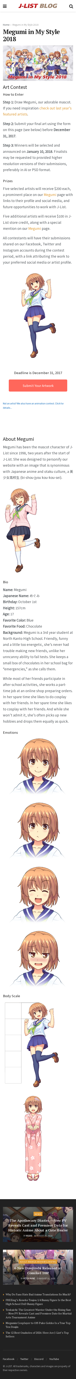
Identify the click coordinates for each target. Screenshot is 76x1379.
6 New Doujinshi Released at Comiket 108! (38, 1270)
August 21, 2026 (44, 1235)
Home (6, 24)
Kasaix (29, 1235)
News (38, 1213)
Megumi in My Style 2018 (25, 24)
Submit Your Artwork (38, 385)
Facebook (8, 1359)
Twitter (24, 1359)
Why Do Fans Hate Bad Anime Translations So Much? (38, 1294)
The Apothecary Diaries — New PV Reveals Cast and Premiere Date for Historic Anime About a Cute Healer (38, 1225)
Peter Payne (29, 1278)
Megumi (50, 194)
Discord (38, 1359)
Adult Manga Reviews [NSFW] (38, 1261)
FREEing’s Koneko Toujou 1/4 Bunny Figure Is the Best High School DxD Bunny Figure (38, 1302)
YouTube (54, 1359)
